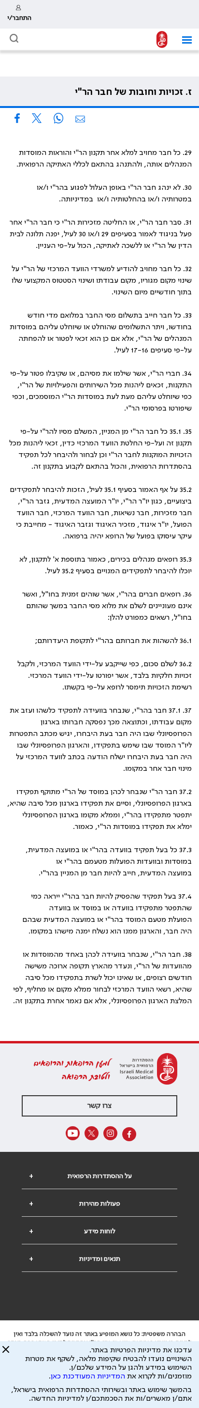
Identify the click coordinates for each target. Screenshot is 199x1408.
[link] (19, 14)
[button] (183, 39)
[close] (6, 1353)
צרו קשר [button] (99, 1106)
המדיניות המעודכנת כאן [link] (88, 1376)
